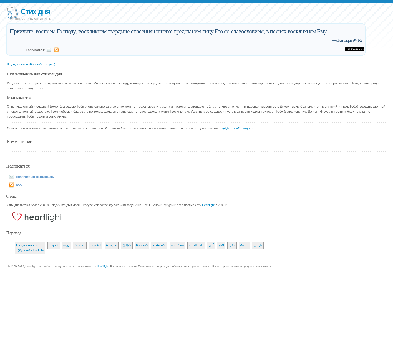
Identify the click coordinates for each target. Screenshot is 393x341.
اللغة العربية (196, 245)
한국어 (126, 245)
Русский (142, 245)
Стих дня (35, 11)
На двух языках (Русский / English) (31, 64)
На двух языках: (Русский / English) (30, 248)
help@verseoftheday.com (237, 128)
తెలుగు (244, 245)
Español (95, 245)
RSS (19, 185)
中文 (66, 245)
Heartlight (208, 205)
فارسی (258, 245)
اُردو (211, 245)
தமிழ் (232, 245)
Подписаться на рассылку (35, 176)
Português (159, 245)
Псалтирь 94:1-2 (349, 40)
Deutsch (79, 245)
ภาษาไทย (177, 245)
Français (111, 245)
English (53, 245)
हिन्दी (221, 245)
